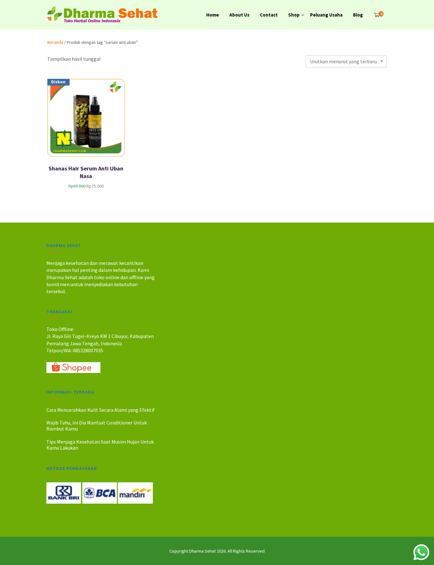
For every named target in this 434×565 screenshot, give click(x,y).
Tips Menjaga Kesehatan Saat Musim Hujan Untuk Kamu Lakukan (100, 444)
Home (212, 15)
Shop (294, 15)
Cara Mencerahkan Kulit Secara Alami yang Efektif (100, 410)
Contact (269, 15)
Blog (358, 15)
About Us (239, 15)
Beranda (55, 42)
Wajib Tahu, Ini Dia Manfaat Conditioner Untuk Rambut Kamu (96, 425)
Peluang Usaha (326, 15)
